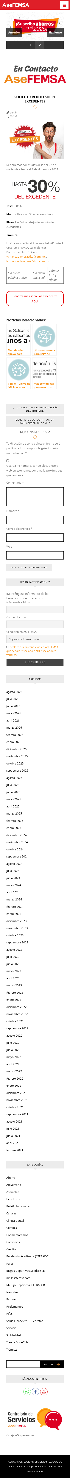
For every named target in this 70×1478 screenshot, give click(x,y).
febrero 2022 (14, 1078)
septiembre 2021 (17, 1114)
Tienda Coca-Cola (17, 1342)
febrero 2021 (14, 1150)
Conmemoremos (17, 1235)
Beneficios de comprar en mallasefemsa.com (35, 421)
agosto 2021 (14, 1121)
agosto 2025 (14, 778)
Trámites (11, 1349)
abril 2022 (13, 1064)
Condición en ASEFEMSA (21, 632)
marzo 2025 (14, 813)
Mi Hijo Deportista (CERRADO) (25, 1285)
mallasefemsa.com (18, 1278)
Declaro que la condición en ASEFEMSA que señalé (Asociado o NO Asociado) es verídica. (32, 651)
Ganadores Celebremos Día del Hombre (37, 409)
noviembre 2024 (17, 842)
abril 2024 (13, 892)
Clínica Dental (15, 1220)
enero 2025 (13, 828)
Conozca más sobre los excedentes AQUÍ (35, 298)
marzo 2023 (14, 985)
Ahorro (10, 1177)
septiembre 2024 (17, 856)
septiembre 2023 (17, 942)
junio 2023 (13, 964)
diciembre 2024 (16, 835)
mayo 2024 (13, 885)
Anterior (14, 32)
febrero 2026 (14, 735)
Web (9, 546)
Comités (11, 1227)
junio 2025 (13, 792)
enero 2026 (13, 742)
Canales (11, 1213)
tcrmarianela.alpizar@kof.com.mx (28, 261)
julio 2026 (12, 699)
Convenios (13, 1242)
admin (13, 112)
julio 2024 (12, 871)
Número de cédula (18, 602)
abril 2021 (13, 1143)
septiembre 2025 (17, 770)
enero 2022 (13, 1085)
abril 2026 (13, 720)
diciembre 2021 (16, 1093)
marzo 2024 (14, 899)
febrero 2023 (14, 992)
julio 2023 (12, 956)
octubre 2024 (15, 849)
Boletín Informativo (18, 1206)
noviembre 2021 (17, 1100)
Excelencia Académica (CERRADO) (27, 1256)
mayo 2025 (13, 799)
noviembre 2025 (17, 756)
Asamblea (12, 1192)
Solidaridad (13, 1335)
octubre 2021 (15, 1107)
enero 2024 (13, 914)
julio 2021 (12, 1128)
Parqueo (11, 1299)
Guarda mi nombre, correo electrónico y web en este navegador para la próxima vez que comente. (34, 470)
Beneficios (13, 1199)
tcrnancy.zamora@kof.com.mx (26, 256)
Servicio (11, 1328)
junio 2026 (13, 706)
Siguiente (55, 32)
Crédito (14, 116)
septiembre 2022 (17, 1028)
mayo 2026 (13, 713)
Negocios (12, 1292)
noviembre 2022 (17, 1014)
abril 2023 (13, 978)
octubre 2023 (15, 935)
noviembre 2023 (17, 928)
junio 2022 (13, 1050)
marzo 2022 (14, 1071)
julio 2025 (12, 785)
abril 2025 (13, 806)
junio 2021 (13, 1136)
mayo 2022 (13, 1057)
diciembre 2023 (16, 921)
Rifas (9, 1313)
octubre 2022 (15, 1021)
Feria (9, 1263)
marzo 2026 (14, 727)
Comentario (15, 482)
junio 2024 (13, 878)
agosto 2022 (14, 1035)
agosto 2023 (14, 949)
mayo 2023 (13, 971)
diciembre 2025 (16, 749)
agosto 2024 (14, 863)
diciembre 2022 (16, 1007)
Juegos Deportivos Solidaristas (25, 1270)
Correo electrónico (19, 528)
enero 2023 (13, 999)
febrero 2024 (14, 906)
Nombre (12, 511)
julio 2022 (12, 1042)
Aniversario (13, 1185)
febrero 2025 (14, 821)
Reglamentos (14, 1306)
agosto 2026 (14, 692)
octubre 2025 (15, 763)
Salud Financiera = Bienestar (24, 1321)
